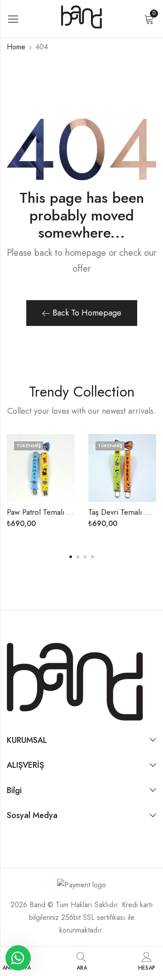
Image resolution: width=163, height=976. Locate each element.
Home (16, 47)
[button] (70, 556)
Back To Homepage (87, 313)
